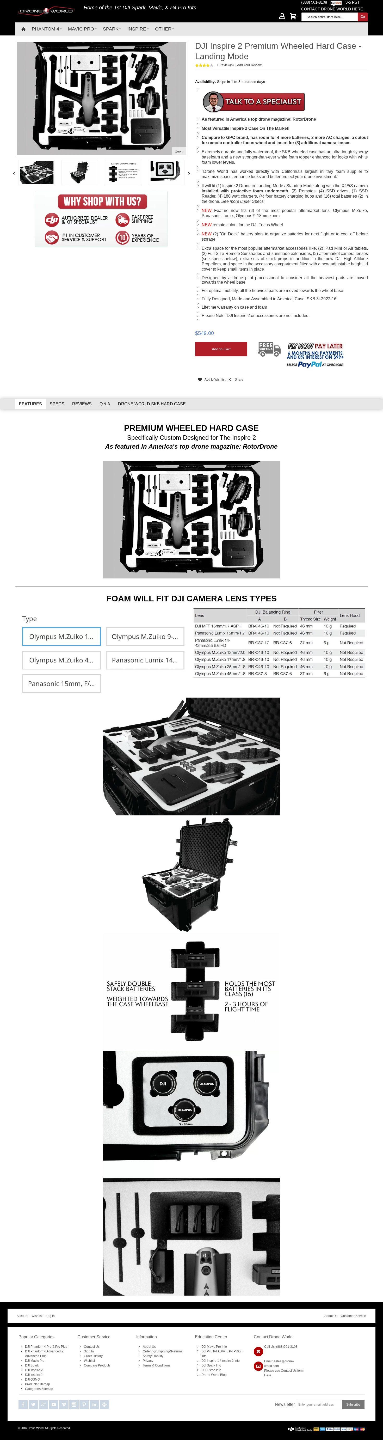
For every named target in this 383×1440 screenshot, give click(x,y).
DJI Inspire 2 (34, 1370)
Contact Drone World (273, 1337)
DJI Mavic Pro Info (214, 1347)
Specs (57, 404)
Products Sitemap (37, 1384)
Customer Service (353, 1316)
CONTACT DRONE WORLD (332, 9)
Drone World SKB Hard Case (152, 404)
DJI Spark (133, 7)
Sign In (89, 1351)
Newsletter (285, 1404)
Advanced (53, 1351)
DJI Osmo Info (211, 1370)
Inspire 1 (213, 1361)
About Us (330, 1316)
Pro (49, 1347)
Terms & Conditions (156, 1365)
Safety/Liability (153, 1356)
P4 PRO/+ (236, 1351)
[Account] (282, 16)
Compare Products (97, 1365)
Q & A (105, 404)
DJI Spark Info (211, 1365)
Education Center (211, 1337)
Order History (93, 1356)
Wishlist (37, 1316)
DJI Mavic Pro (35, 1361)
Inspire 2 (227, 1361)
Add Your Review (249, 65)
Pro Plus (61, 1347)
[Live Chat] (336, 2)
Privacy (148, 1361)
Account (22, 1316)
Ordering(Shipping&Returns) (163, 1351)
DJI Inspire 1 (34, 1375)
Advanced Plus (35, 1356)
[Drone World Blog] (104, 1405)
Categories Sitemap (39, 1389)
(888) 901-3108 (314, 2)
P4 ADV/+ (220, 1351)
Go (363, 17)
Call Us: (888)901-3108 (281, 1347)
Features (30, 404)
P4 (209, 1351)
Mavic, (156, 7)
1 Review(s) (225, 65)
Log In (50, 1316)
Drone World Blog (214, 1375)
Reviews (82, 404)
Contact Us (92, 1347)
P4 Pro (178, 7)
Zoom (179, 151)
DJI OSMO (32, 1379)
